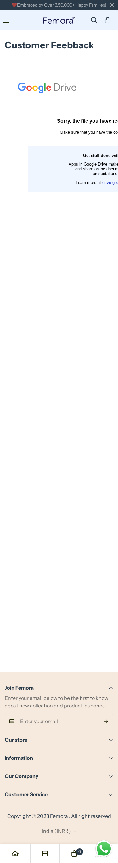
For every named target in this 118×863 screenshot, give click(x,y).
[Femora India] (59, 20)
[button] (107, 20)
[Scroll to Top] (106, 829)
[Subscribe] (106, 721)
